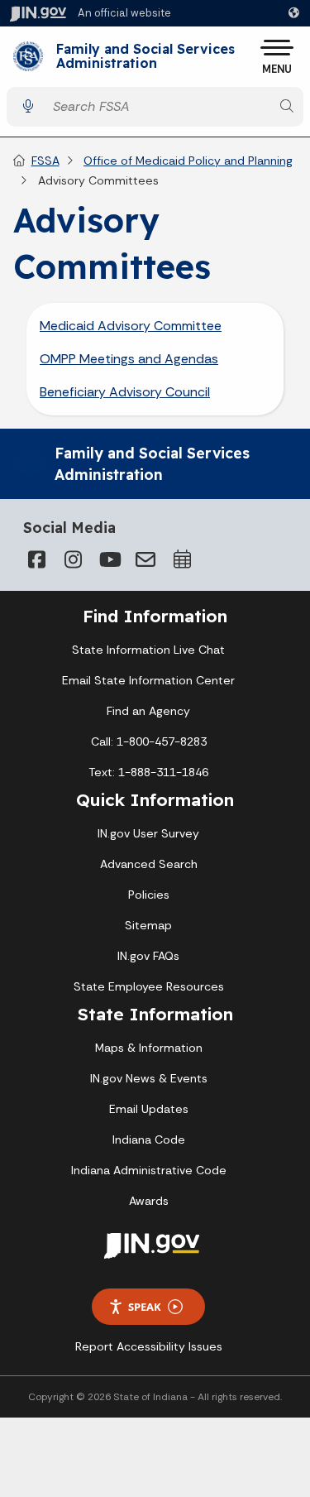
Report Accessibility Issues (148, 1346)
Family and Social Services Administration (145, 56)
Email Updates (148, 1108)
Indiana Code (148, 1139)
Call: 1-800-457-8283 (149, 741)
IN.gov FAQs (148, 955)
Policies (148, 894)
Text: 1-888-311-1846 (148, 772)
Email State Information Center (148, 680)
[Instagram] (73, 559)
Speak (144, 1306)
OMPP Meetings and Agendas (129, 358)
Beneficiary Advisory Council (125, 392)
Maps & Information (149, 1047)
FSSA (45, 160)
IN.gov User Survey (148, 833)
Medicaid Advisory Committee (131, 325)
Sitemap (148, 925)
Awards (149, 1200)
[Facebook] (36, 559)
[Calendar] (182, 559)
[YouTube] (109, 559)
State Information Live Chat (148, 649)
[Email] (145, 559)
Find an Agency (148, 710)
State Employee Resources (149, 986)
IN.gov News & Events (148, 1078)
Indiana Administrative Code (149, 1170)
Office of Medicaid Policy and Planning (188, 160)
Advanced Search (149, 863)
